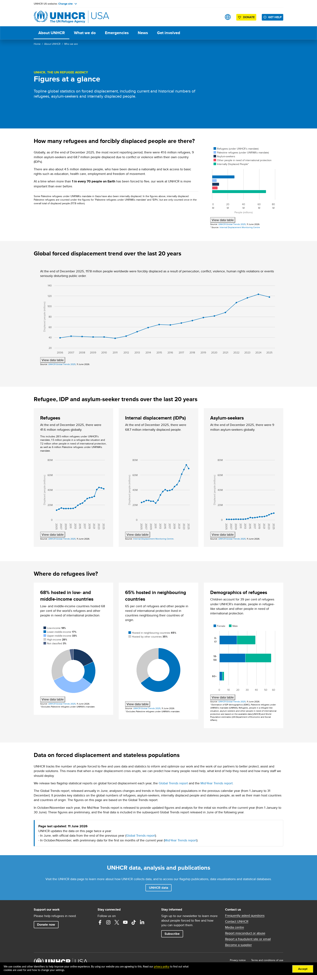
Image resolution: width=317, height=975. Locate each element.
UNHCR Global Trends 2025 (232, 224)
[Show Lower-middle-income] (59, 632)
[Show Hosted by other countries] (148, 636)
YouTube (125, 922)
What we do (85, 33)
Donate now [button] (46, 924)
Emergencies (117, 33)
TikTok (133, 922)
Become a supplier (238, 945)
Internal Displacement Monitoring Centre (240, 227)
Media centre (234, 927)
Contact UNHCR (236, 921)
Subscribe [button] (172, 933)
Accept (302, 968)
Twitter (116, 922)
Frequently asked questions (245, 916)
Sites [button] (228, 17)
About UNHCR (51, 33)
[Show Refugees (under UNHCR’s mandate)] (236, 148)
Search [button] (216, 17)
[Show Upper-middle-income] (60, 636)
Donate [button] (249, 17)
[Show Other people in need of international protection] (243, 160)
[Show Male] (233, 626)
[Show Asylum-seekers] (224, 156)
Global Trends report (173, 783)
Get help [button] (275, 17)
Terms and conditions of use (267, 960)
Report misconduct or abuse (245, 933)
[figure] (243, 183)
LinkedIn (142, 922)
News (143, 33)
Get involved (168, 33)
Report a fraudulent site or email (248, 939)
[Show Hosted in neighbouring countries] (152, 633)
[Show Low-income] (54, 628)
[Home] (59, 17)
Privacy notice (238, 960)
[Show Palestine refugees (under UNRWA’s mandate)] (241, 152)
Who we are (71, 44)
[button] (158, 887)
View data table (223, 220)
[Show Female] (219, 626)
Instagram (108, 922)
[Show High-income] (55, 639)
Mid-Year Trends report (217, 783)
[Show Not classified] (54, 643)
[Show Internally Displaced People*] (231, 164)
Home (37, 44)
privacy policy (161, 966)
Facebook (100, 922)
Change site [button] (65, 4)
